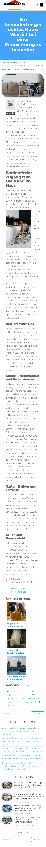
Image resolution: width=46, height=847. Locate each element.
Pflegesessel (27, 470)
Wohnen (26, 685)
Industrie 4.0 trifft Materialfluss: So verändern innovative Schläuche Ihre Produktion (28, 807)
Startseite (7, 62)
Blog (16, 62)
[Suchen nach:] (23, 713)
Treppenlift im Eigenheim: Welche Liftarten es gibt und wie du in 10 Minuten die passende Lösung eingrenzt (22, 766)
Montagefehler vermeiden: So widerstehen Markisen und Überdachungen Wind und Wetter (22, 741)
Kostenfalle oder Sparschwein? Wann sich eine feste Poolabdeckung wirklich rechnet (27, 819)
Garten (19, 505)
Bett (37, 391)
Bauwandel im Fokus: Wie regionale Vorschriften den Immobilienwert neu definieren (21, 731)
